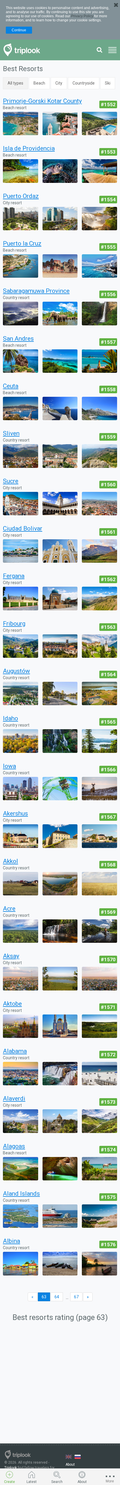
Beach (39, 83)
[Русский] (78, 1457)
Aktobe (12, 1003)
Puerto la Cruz (22, 243)
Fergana (13, 575)
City (58, 83)
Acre (9, 908)
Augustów (16, 670)
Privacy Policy (82, 16)
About (70, 1464)
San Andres (18, 338)
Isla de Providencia (29, 148)
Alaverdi (14, 1098)
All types (15, 83)
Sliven (11, 433)
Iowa (9, 766)
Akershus (15, 813)
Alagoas (14, 1146)
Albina (11, 1240)
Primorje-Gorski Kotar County (42, 100)
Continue (19, 30)
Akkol (10, 861)
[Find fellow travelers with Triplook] (23, 49)
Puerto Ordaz (21, 196)
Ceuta (10, 385)
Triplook (10, 1468)
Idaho (10, 718)
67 (76, 1297)
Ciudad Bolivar (22, 528)
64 (56, 1297)
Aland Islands (21, 1193)
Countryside (84, 83)
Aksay (11, 955)
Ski (107, 83)
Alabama (15, 1051)
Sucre (10, 481)
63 (44, 1297)
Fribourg (14, 623)
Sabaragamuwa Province (36, 290)
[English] (69, 1457)
